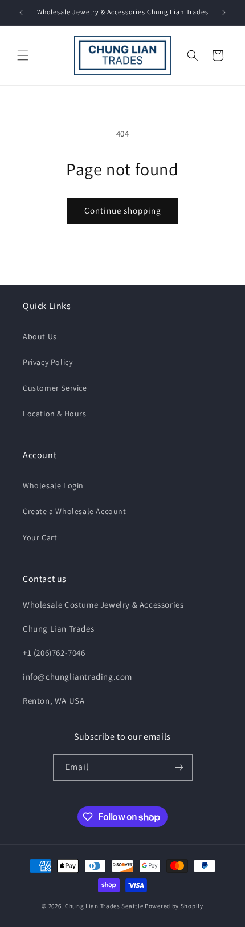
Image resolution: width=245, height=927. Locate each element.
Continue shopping (122, 210)
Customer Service (55, 388)
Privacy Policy (47, 362)
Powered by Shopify (174, 906)
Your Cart (40, 537)
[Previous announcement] (21, 12)
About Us (40, 336)
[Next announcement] (223, 12)
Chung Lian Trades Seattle (104, 906)
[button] (22, 55)
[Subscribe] (179, 767)
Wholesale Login (53, 485)
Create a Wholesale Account (74, 511)
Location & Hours (55, 413)
